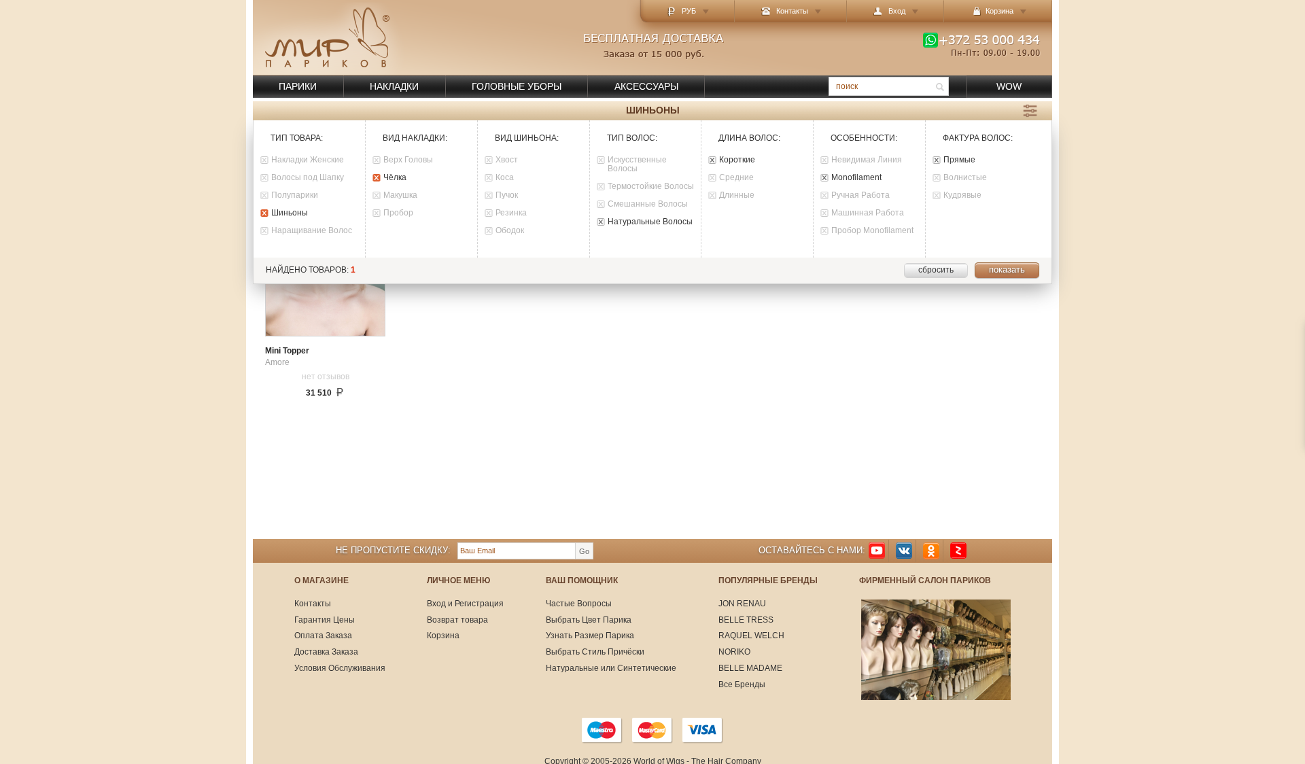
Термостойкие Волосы (651, 186)
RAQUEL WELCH (751, 635)
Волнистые (965, 177)
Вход (896, 11)
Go (584, 551)
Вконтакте (904, 550)
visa (702, 730)
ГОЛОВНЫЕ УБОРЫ (516, 86)
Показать (1007, 269)
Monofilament (856, 177)
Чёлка (394, 177)
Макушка (400, 195)
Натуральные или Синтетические (611, 668)
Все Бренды (741, 684)
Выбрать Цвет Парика (588, 620)
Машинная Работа (867, 213)
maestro (602, 730)
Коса (504, 177)
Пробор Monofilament (872, 230)
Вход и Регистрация (465, 603)
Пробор (398, 213)
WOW (1009, 86)
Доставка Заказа (326, 652)
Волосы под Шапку (307, 177)
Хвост (506, 160)
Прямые (959, 160)
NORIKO (734, 652)
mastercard (652, 730)
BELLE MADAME (750, 668)
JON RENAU (742, 603)
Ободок (509, 230)
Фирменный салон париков (925, 580)
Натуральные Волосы (650, 222)
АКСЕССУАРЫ (646, 86)
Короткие (737, 160)
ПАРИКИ (298, 86)
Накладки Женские (307, 160)
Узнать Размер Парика (590, 635)
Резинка (511, 213)
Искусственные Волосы (637, 164)
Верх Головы (408, 160)
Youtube (877, 550)
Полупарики (294, 195)
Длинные (736, 195)
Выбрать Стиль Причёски (595, 652)
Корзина (443, 635)
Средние (736, 177)
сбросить (936, 270)
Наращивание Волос (311, 230)
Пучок (506, 195)
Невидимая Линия (866, 160)
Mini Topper (287, 351)
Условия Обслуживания (339, 668)
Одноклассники (931, 550)
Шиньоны (289, 213)
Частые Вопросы (579, 603)
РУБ (689, 11)
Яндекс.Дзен (958, 550)
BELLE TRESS (745, 620)
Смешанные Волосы (648, 204)
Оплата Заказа (323, 635)
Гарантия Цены (324, 620)
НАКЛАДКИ (394, 86)
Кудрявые (962, 195)
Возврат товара (457, 620)
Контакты (792, 11)
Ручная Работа (860, 195)
